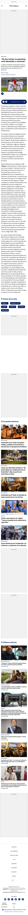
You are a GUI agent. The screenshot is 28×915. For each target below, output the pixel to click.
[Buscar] (26, 6)
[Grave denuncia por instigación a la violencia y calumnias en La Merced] (14, 532)
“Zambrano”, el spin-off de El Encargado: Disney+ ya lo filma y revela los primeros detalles (13, 663)
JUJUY (14, 859)
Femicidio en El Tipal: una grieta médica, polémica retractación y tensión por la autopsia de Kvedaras (14, 445)
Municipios (4, 541)
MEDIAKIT (14, 903)
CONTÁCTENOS (4, 906)
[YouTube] (5, 899)
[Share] (2, 93)
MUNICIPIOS (14, 847)
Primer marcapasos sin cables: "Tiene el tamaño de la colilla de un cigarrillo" (13, 520)
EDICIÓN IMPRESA (14, 851)
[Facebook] (16, 899)
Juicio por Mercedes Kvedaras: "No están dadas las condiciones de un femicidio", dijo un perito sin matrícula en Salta (13, 471)
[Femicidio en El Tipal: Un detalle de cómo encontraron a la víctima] (14, 484)
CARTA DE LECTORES (14, 855)
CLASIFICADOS (14, 867)
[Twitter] (12, 899)
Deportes (3, 56)
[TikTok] (9, 899)
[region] (11, 32)
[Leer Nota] (3, 102)
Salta (3, 516)
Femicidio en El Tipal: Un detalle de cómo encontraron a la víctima (13, 496)
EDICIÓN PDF (14, 872)
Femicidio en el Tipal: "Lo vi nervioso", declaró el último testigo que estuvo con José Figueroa (13, 760)
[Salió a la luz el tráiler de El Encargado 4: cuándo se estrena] (14, 726)
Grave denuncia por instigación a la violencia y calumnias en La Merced (13, 544)
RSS (14, 906)
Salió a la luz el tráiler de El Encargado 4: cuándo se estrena (13, 737)
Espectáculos (5, 661)
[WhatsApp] (19, 899)
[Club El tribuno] (14, 880)
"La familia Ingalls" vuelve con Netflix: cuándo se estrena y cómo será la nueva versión (14, 687)
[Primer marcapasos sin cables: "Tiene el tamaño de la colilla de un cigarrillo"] (14, 507)
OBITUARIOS (14, 863)
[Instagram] (23, 899)
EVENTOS (14, 876)
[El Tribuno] (14, 6)
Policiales (4, 440)
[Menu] (2, 6)
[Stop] (6, 102)
